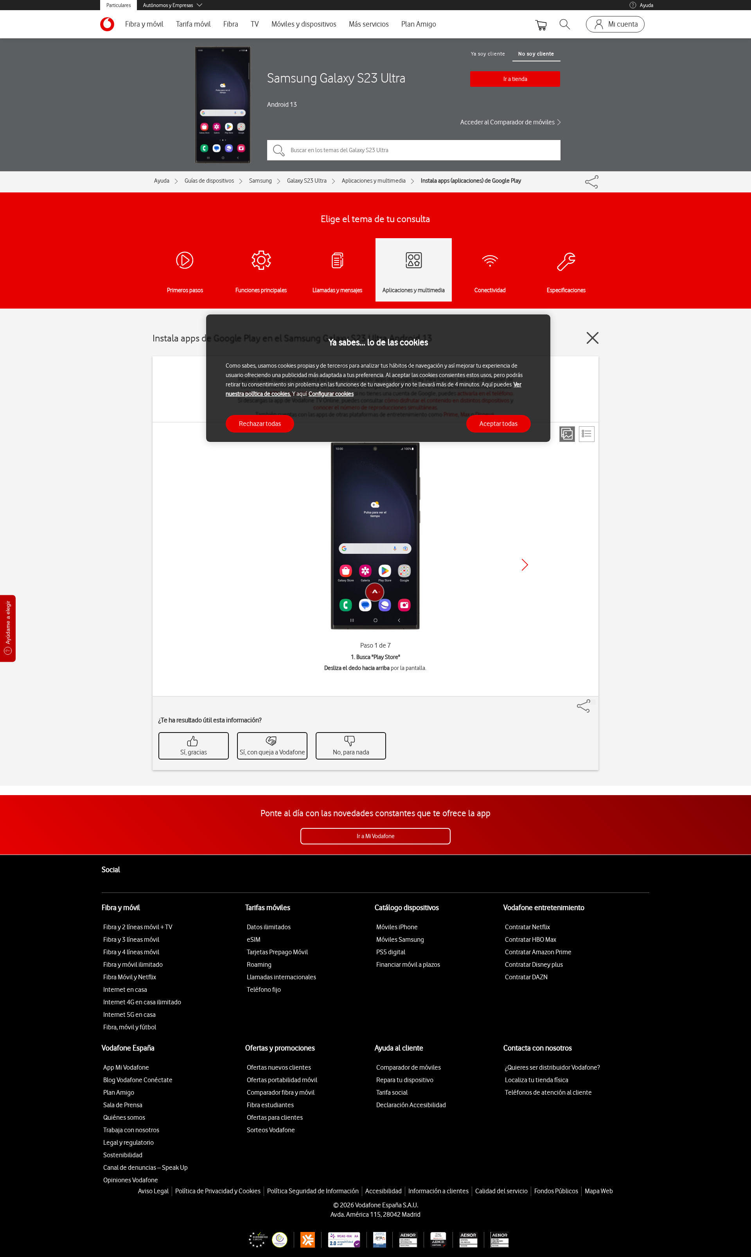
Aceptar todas (498, 423)
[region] (378, 378)
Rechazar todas (260, 423)
